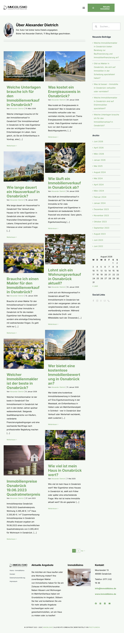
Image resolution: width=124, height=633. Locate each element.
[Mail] (105, 301)
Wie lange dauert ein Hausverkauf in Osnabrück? (21, 166)
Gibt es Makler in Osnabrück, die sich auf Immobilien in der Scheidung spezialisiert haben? (104, 70)
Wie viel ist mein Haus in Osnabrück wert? (62, 445)
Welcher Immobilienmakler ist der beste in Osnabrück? (21, 354)
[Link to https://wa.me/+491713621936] (105, 603)
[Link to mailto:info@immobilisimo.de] (110, 603)
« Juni (95, 286)
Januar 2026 (99, 160)
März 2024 (99, 191)
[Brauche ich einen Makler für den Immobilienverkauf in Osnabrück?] (24, 258)
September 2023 (101, 228)
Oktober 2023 (100, 221)
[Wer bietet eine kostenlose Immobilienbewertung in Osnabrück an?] (65, 345)
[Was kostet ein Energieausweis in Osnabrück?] (65, 66)
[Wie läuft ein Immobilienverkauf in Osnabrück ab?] (65, 158)
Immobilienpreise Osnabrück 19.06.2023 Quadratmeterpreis (21, 460)
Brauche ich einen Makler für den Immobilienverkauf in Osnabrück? (21, 258)
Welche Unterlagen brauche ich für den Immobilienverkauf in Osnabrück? (21, 66)
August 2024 (100, 172)
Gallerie (27, 66)
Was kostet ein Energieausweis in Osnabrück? (62, 66)
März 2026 (99, 154)
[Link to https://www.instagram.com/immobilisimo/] (101, 603)
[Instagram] (97, 301)
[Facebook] (93, 301)
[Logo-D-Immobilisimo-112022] (15, 7)
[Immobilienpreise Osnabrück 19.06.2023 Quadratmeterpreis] (24, 460)
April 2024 (99, 184)
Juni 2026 (98, 141)
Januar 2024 (99, 203)
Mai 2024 (98, 178)
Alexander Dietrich (17, 108)
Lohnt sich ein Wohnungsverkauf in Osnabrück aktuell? (62, 249)
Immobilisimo (48, 627)
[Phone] (109, 301)
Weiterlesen (11, 146)
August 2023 (100, 234)
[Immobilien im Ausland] (79, 569)
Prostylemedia (94, 627)
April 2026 (99, 147)
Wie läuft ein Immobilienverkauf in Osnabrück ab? (62, 158)
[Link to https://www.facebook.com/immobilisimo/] (96, 603)
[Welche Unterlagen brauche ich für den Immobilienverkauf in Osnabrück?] (24, 66)
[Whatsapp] (101, 301)
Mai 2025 (98, 166)
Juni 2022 (98, 246)
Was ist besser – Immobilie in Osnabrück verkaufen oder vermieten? (106, 88)
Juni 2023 (98, 240)
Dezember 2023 (101, 209)
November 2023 (101, 215)
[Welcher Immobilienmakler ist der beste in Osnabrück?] (24, 354)
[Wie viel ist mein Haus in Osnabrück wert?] (65, 445)
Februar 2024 (100, 197)
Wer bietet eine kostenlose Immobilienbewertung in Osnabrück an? (62, 345)
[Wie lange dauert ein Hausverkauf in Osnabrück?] (24, 166)
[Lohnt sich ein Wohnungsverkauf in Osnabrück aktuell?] (65, 249)
